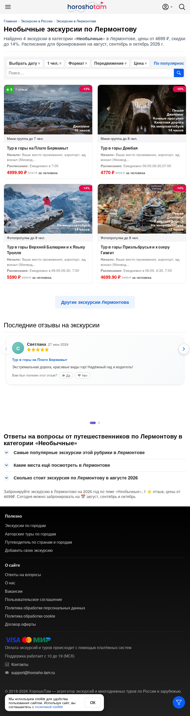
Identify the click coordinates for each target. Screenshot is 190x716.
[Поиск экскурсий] (179, 73)
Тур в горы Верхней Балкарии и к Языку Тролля (46, 249)
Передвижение (109, 63)
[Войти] (167, 7)
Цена (139, 63)
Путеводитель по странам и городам (38, 542)
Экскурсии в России (36, 21)
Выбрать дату (23, 63)
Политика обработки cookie (30, 616)
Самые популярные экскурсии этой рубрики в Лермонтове (79, 452)
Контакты (19, 664)
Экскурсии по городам (25, 525)
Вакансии (14, 591)
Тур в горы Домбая (119, 148)
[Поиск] (182, 7)
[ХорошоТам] (87, 7)
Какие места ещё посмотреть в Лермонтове (62, 465)
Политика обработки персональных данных (45, 608)
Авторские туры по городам (30, 534)
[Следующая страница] (183, 348)
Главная (10, 21)
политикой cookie (49, 706)
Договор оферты (20, 624)
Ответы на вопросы (23, 574)
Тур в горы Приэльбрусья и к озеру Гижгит (135, 249)
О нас (10, 583)
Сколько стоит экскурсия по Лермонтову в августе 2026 (76, 477)
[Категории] (179, 702)
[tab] (91, 423)
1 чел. (52, 63)
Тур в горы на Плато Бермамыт (37, 148)
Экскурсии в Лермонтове (76, 21)
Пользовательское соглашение (33, 599)
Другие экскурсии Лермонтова (95, 302)
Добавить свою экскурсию (29, 550)
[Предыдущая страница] (6, 348)
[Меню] (8, 7)
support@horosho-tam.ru (33, 672)
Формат (76, 63)
